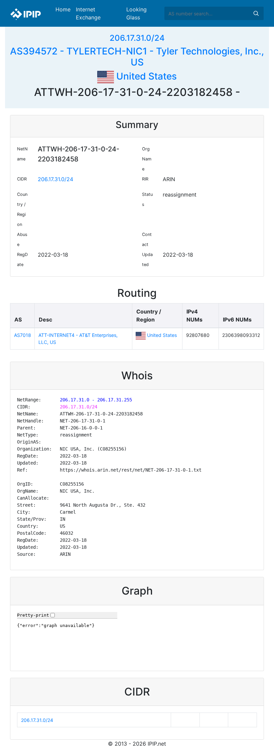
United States (145, 76)
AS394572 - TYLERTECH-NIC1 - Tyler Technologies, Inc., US (137, 56)
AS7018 (22, 335)
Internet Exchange (88, 13)
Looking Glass (136, 13)
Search (256, 13)
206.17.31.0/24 (137, 38)
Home (63, 9)
